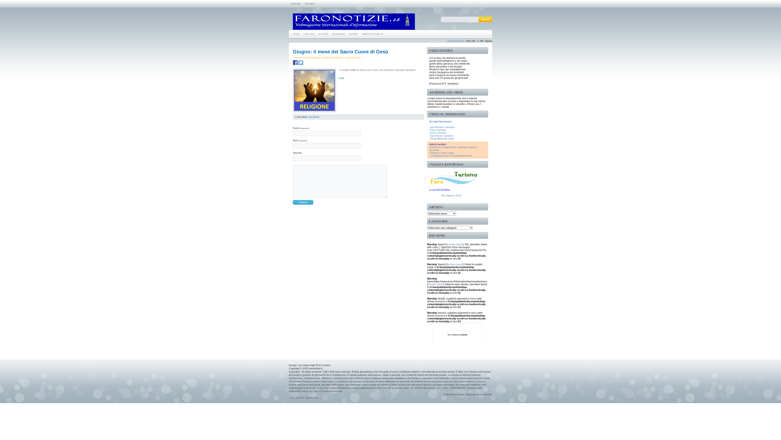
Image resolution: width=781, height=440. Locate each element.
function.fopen (455, 244)
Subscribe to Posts (453, 394)
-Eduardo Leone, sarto (441, 153)
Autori (353, 34)
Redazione (338, 34)
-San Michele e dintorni (442, 127)
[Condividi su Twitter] (300, 62)
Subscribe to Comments (479, 394)
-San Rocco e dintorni (441, 135)
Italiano (310, 3)
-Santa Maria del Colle (441, 138)
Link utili (309, 34)
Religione (314, 117)
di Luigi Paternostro (440, 121)
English (296, 3)
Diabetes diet (312, 398)
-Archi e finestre (437, 133)
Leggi (341, 78)
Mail (300, 140)
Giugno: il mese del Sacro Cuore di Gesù (340, 51)
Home (296, 34)
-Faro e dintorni (437, 130)
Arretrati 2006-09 (372, 34)
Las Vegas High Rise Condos (314, 365)
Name (301, 128)
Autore (323, 34)
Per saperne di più (451, 195)
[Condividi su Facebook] (295, 62)
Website (297, 153)
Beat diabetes (297, 398)
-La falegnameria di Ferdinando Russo (450, 155)
